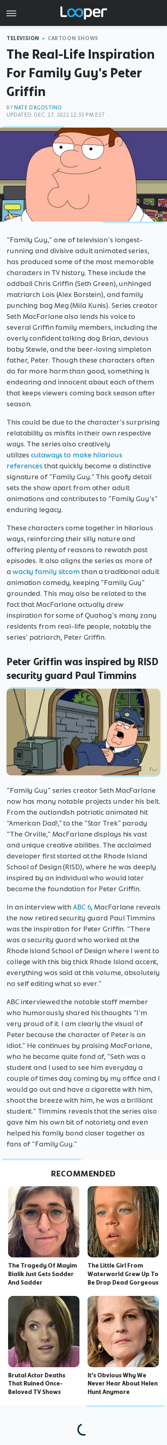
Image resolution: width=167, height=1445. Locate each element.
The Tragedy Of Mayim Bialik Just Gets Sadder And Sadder (42, 1274)
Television (22, 38)
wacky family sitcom (46, 571)
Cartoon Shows (73, 38)
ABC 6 (82, 907)
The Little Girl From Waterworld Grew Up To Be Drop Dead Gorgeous (123, 1274)
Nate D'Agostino (38, 107)
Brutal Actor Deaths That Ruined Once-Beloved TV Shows (36, 1383)
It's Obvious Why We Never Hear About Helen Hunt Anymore (123, 1383)
